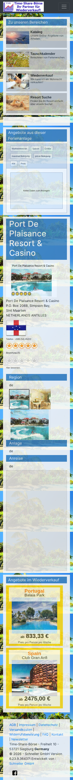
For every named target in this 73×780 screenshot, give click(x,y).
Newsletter (19, 739)
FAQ (45, 734)
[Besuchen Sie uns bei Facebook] (15, 773)
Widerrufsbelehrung (24, 734)
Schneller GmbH (21, 763)
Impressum (27, 725)
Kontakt (57, 734)
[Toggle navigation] (64, 7)
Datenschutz (48, 725)
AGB (12, 725)
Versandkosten (20, 730)
